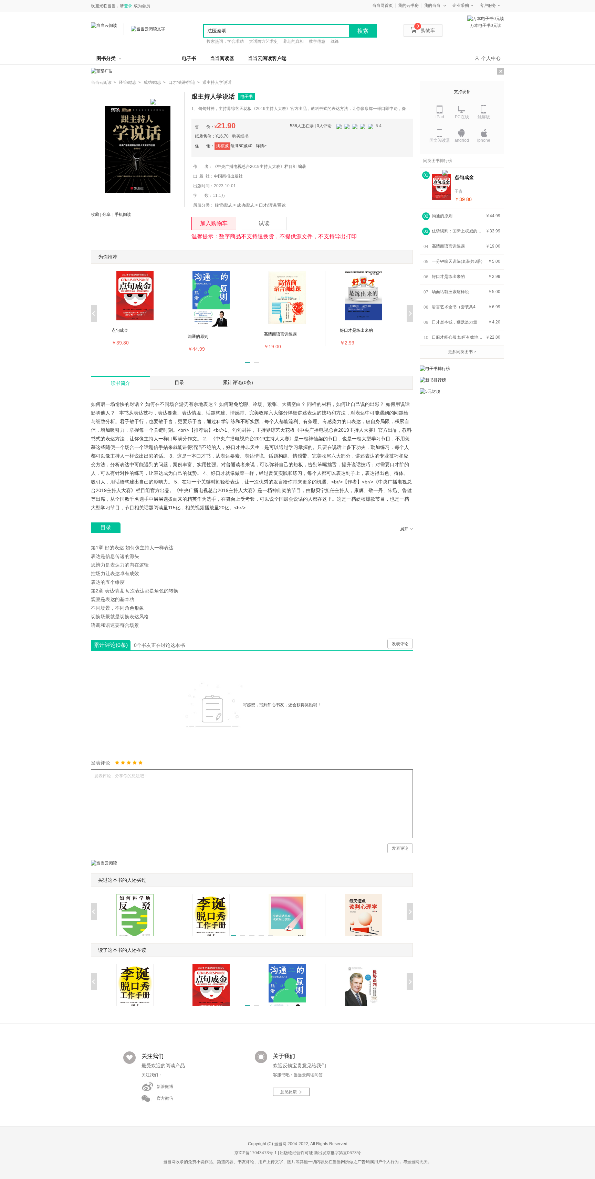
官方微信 (165, 1098)
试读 (264, 223)
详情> (261, 145)
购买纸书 (240, 136)
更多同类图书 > (462, 351)
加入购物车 (214, 223)
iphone (483, 140)
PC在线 (462, 116)
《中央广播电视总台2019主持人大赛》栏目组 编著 (259, 166)
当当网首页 (382, 5)
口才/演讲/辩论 (272, 205)
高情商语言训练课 (448, 246)
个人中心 (491, 58)
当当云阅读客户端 (267, 58)
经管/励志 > (130, 82)
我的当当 (432, 5)
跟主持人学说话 (216, 82)
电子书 (189, 58)
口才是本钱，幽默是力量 (454, 322)
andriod (462, 140)
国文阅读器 (439, 140)
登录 (128, 5)
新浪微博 (165, 1086)
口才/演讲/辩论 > (184, 82)
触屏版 (484, 116)
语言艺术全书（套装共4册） (457, 306)
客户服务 (488, 5)
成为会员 (142, 5)
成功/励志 (245, 205)
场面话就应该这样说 (450, 291)
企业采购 (460, 5)
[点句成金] (441, 187)
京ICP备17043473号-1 (255, 1152)
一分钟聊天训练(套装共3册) (457, 261)
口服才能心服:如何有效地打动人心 (457, 337)
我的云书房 (408, 5)
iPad (440, 116)
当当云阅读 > (103, 82)
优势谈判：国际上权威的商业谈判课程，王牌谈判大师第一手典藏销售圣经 (457, 231)
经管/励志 (223, 205)
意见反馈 (288, 1091)
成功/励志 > (155, 82)
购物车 (426, 30)
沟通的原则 (442, 215)
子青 (459, 191)
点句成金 (464, 177)
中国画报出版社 (228, 176)
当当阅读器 (222, 58)
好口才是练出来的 (448, 276)
